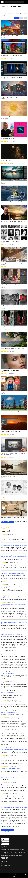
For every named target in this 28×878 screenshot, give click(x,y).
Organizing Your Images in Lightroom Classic (11, 411)
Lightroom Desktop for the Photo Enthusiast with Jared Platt (13, 784)
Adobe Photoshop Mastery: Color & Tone (10, 326)
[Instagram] (7, 858)
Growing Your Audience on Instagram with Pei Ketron (11, 564)
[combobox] (14, 2)
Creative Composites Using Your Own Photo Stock (12, 201)
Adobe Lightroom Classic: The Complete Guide (11, 55)
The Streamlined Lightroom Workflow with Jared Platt (11, 634)
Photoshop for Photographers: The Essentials (11, 431)
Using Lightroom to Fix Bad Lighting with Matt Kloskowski (12, 573)
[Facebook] (4, 858)
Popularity (16, 18)
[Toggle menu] (26, 2)
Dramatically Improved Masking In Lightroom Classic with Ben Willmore (13, 605)
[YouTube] (2, 858)
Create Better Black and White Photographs (10, 241)
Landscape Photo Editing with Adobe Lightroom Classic (13, 221)
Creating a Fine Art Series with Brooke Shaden (10, 768)
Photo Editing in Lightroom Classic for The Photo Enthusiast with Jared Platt (14, 597)
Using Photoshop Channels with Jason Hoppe (10, 682)
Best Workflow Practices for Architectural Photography (13, 517)
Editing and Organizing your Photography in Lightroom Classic (13, 285)
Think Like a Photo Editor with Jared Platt (9, 692)
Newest (21, 18)
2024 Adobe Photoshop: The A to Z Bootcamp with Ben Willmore (14, 545)
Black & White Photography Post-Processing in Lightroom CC (13, 306)
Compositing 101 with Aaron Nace (7, 673)
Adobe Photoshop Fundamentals (8, 138)
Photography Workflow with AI (7, 392)
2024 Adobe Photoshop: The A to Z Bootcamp (11, 35)
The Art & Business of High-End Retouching (10, 370)
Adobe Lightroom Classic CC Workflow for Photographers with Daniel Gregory (13, 557)
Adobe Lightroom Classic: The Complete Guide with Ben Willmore (14, 757)
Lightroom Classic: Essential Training (9, 182)
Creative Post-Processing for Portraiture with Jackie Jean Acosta (14, 749)
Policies (14, 876)
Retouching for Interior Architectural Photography (12, 263)
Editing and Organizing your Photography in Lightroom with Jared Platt (14, 623)
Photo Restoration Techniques (7, 496)
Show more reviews (6, 830)
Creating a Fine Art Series (6, 160)
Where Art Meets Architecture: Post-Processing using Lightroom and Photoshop (13, 453)
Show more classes (6, 521)
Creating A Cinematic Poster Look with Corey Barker (11, 536)
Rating (25, 18)
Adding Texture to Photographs (8, 476)
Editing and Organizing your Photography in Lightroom (13, 97)
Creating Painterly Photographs (8, 116)
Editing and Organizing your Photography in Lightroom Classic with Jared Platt (13, 587)
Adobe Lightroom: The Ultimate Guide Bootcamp (12, 77)
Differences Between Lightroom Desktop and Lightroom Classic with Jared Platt (14, 702)
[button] (25, 875)
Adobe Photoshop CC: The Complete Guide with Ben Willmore (13, 795)
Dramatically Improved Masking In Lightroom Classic (12, 348)
